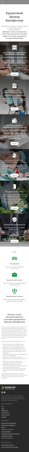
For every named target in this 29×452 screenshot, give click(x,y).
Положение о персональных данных (9, 400)
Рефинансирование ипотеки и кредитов (10, 433)
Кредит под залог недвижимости (8, 423)
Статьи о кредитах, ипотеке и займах (9, 447)
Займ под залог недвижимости (8, 425)
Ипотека (3, 427)
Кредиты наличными (6, 431)
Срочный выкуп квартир (6, 436)
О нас (2, 406)
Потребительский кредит (7, 438)
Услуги (2, 408)
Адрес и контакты (5, 414)
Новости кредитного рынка (7, 445)
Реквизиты (3, 417)
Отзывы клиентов (5, 412)
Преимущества (4, 410)
